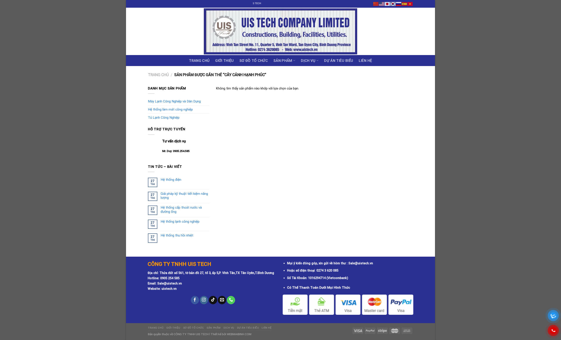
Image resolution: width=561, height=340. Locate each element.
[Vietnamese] (410, 3)
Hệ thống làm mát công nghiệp (170, 109)
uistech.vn (169, 289)
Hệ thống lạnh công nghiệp (180, 222)
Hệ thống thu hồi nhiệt (177, 235)
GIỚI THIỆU (224, 60)
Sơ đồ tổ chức (254, 60)
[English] (382, 3)
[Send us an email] (222, 300)
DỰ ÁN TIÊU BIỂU (338, 60)
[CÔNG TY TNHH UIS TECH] (280, 31)
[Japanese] (387, 3)
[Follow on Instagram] (204, 300)
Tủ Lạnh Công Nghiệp (163, 118)
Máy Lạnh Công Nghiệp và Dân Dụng (174, 101)
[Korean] (393, 3)
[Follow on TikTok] (213, 300)
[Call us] (231, 300)
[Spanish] (404, 3)
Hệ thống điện (171, 180)
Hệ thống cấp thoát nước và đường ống (181, 209)
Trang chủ (199, 60)
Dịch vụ (308, 60)
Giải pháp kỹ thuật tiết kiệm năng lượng (184, 196)
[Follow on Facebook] (195, 300)
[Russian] (399, 3)
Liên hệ (365, 60)
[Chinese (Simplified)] (376, 3)
